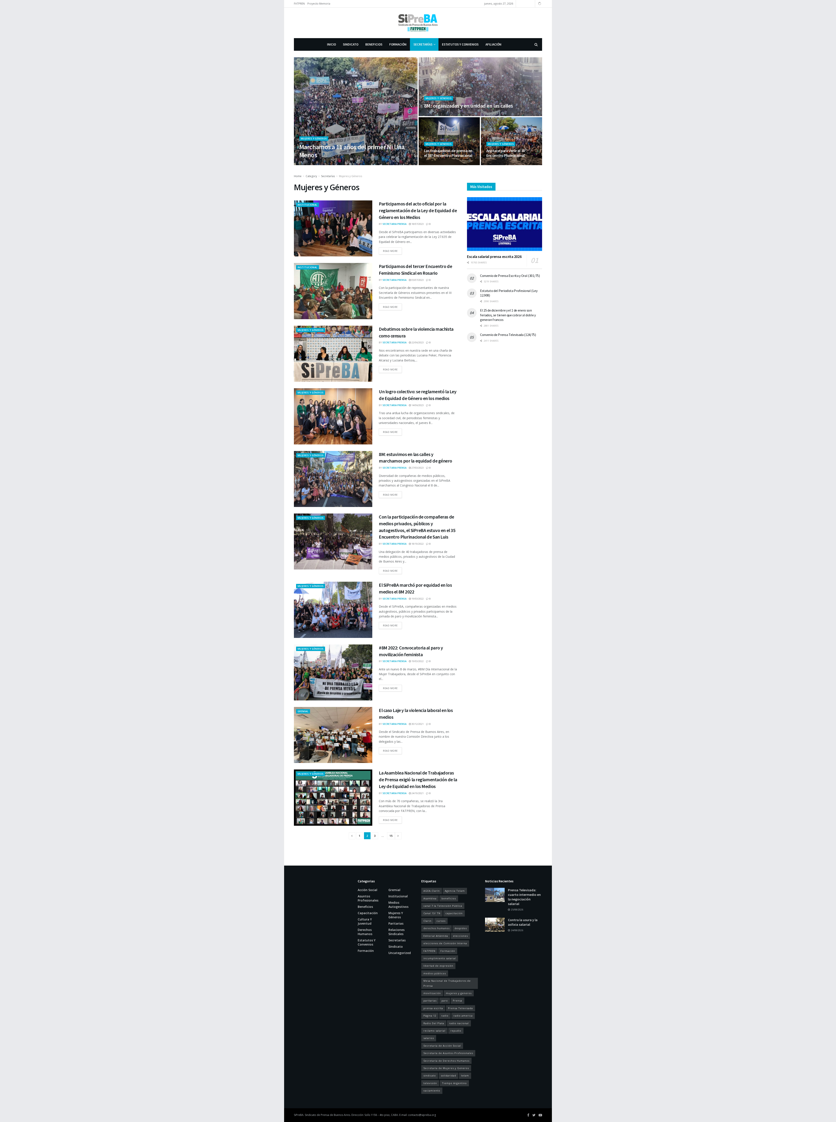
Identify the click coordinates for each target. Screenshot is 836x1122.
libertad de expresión (438, 965)
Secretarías (422, 44)
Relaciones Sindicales (396, 932)
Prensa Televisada (460, 1008)
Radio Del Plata (433, 1023)
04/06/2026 (337, 163)
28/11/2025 (432, 163)
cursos (441, 920)
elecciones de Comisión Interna (445, 943)
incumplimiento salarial (439, 958)
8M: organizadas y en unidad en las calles (468, 105)
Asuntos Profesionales (368, 898)
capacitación (454, 913)
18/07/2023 (417, 223)
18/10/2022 (417, 543)
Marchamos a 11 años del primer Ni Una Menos (352, 151)
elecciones (460, 935)
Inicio (331, 44)
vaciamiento (431, 1090)
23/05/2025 (494, 163)
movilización (432, 993)
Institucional (307, 204)
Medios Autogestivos (398, 904)
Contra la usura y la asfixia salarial (523, 922)
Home (298, 176)
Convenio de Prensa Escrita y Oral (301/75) (510, 275)
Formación (397, 44)
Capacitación (368, 913)
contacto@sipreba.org (422, 1115)
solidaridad (448, 1075)
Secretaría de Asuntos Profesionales (448, 1053)
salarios (428, 1038)
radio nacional (459, 1023)
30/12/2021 (417, 723)
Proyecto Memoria (318, 3)
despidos (461, 928)
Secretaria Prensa (315, 163)
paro (445, 1000)
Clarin (427, 920)
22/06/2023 (417, 342)
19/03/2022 (417, 598)
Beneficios (373, 44)
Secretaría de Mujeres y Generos (446, 1068)
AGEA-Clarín (431, 890)
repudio (455, 1030)
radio (444, 1015)
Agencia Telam (455, 890)
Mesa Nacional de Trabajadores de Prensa (447, 983)
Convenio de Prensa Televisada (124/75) (508, 334)
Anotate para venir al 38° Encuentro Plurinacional (506, 153)
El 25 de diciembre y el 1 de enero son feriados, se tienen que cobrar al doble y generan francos (508, 315)
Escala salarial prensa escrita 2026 (494, 256)
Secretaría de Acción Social (442, 1045)
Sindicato (350, 44)
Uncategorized (399, 953)
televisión (430, 1083)
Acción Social (367, 890)
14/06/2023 (417, 405)
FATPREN (299, 3)
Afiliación (493, 44)
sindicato (429, 1075)
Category (311, 176)
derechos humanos (436, 928)
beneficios (449, 898)
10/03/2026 (432, 114)
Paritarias (395, 923)
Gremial (303, 711)
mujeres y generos (459, 993)
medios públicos (434, 973)
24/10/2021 (417, 793)
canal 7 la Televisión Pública (442, 905)
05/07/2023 (417, 279)
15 (391, 836)
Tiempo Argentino (454, 1083)
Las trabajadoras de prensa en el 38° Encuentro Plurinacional (448, 153)
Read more (390, 251)
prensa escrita (433, 1008)
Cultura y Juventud (365, 921)
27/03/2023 (417, 467)
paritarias (430, 1000)
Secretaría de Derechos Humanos (446, 1060)
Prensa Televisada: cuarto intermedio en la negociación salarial (524, 897)
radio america (463, 1015)
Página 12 (429, 1015)
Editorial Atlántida (435, 935)
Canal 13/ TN (431, 913)
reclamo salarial (434, 1030)
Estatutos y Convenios (460, 44)
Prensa (457, 1000)
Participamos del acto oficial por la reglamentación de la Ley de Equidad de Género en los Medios (418, 210)
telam (465, 1075)
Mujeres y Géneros (314, 138)
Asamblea (430, 898)
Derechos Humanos (365, 932)
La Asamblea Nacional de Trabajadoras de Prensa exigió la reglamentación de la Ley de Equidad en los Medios (418, 779)
